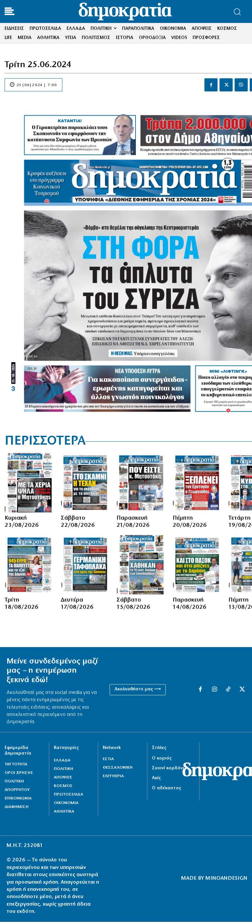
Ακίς (156, 778)
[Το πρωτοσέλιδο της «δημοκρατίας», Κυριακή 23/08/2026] (29, 482)
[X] (226, 84)
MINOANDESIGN (226, 878)
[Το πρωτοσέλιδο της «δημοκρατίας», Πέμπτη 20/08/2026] (197, 482)
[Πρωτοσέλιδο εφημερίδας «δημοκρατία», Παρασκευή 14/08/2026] (197, 564)
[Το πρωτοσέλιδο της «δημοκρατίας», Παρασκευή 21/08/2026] (141, 482)
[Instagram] (214, 689)
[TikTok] (228, 689)
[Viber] (241, 84)
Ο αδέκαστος (166, 788)
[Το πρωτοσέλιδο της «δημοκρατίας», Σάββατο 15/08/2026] (141, 564)
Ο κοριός (162, 758)
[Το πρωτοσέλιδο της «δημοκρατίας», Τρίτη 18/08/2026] (29, 564)
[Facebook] (211, 84)
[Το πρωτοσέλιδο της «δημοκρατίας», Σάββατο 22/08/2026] (85, 482)
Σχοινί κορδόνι (168, 768)
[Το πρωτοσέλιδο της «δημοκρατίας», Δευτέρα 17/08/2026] (85, 564)
